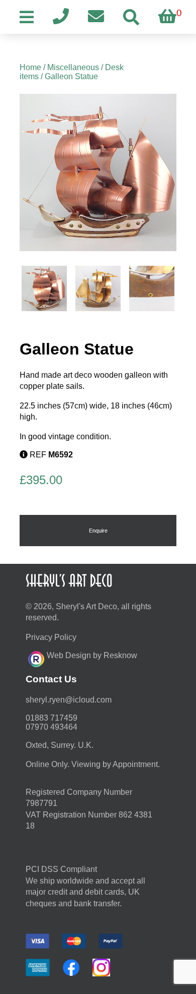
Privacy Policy (51, 637)
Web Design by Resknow (92, 655)
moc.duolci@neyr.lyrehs (69, 699)
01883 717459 (51, 718)
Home (30, 67)
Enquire (98, 531)
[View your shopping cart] (167, 17)
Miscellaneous (73, 67)
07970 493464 (51, 727)
